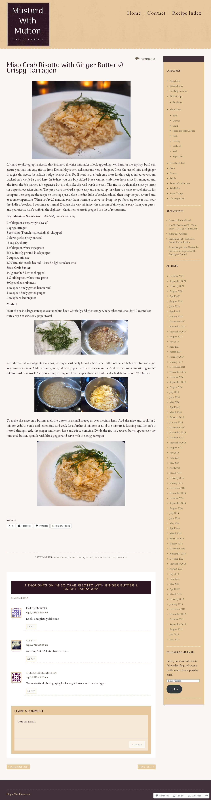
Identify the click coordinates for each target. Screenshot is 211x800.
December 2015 (177, 427)
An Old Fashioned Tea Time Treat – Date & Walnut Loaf (183, 227)
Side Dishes (175, 188)
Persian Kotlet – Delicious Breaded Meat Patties (182, 240)
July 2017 (174, 341)
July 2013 (174, 573)
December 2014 (177, 488)
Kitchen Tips (176, 96)
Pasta (172, 168)
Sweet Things (176, 193)
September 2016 (178, 382)
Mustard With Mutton (27, 21)
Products (177, 102)
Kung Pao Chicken (178, 233)
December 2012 (177, 609)
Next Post (145, 767)
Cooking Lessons (178, 90)
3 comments (147, 58)
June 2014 (175, 518)
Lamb (175, 125)
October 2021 (177, 276)
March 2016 (176, 412)
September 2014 (178, 503)
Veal (175, 151)
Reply (31, 626)
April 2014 (175, 528)
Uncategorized (177, 198)
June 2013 (175, 578)
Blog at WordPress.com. (18, 794)
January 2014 (176, 543)
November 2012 (178, 614)
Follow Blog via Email (180, 653)
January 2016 (176, 422)
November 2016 (178, 372)
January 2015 (176, 483)
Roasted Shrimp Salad (180, 220)
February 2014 (177, 538)
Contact (156, 13)
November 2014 (178, 493)
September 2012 (178, 624)
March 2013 (176, 594)
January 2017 (176, 361)
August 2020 (176, 291)
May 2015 (174, 462)
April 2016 (175, 407)
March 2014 (176, 533)
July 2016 (174, 392)
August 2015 (176, 447)
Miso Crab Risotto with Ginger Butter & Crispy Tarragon (65, 68)
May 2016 (174, 402)
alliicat (31, 640)
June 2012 (175, 639)
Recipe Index (186, 13)
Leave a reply (19, 598)
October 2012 (177, 619)
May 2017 (174, 346)
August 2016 (176, 387)
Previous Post (19, 767)
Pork (175, 135)
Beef (175, 115)
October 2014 (177, 498)
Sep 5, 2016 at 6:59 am (37, 677)
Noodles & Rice (178, 163)
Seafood (121, 557)
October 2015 (177, 437)
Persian (173, 173)
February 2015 (177, 478)
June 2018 (175, 306)
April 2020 (175, 296)
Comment (137, 744)
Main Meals (76, 557)
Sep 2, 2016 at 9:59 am (37, 644)
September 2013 (178, 563)
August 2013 (176, 568)
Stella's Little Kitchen (41, 672)
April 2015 (175, 467)
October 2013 (177, 558)
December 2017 (177, 321)
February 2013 (177, 599)
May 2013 (174, 584)
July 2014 (174, 513)
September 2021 (178, 281)
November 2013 (178, 553)
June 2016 (175, 397)
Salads (173, 178)
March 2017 (176, 351)
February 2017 (177, 356)
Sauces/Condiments (180, 183)
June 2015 (175, 457)
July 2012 (174, 634)
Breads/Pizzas (176, 86)
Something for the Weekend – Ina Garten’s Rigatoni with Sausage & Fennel (184, 251)
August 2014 (176, 508)
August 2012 (176, 629)
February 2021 (177, 286)
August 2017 (176, 336)
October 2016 (177, 377)
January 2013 (176, 604)
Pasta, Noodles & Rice (100, 557)
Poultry (176, 141)
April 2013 (175, 589)
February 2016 (177, 417)
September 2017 (178, 331)
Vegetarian (178, 156)
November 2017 (178, 326)
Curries (176, 120)
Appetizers (61, 557)
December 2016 (177, 366)
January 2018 (176, 316)
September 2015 (178, 442)
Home (134, 13)
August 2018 (176, 301)
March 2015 (176, 473)
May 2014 (174, 523)
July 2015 (174, 452)
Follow (174, 689)
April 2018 (175, 311)
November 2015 (178, 432)
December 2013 (177, 548)
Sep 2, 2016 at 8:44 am (37, 612)
